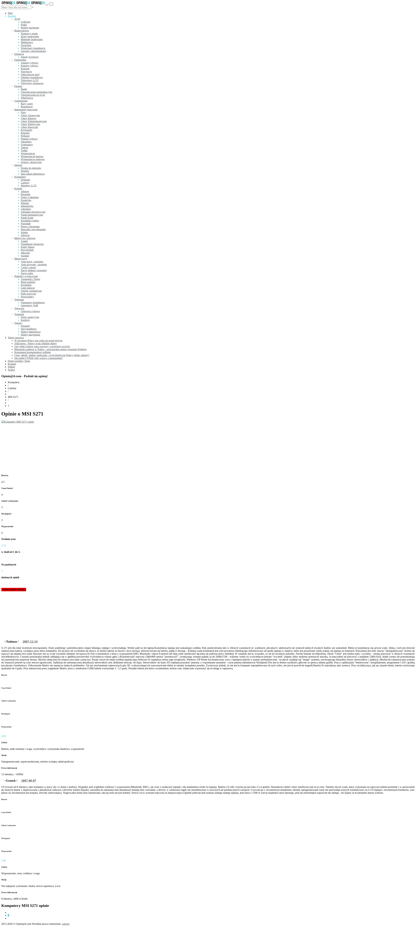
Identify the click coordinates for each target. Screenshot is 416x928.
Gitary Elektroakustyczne (34, 121)
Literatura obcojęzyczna (33, 212)
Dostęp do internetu (31, 168)
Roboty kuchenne (30, 27)
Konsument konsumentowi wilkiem (32, 352)
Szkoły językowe (30, 57)
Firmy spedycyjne (30, 317)
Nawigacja (26, 71)
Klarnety (25, 133)
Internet (18, 165)
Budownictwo (21, 30)
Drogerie (25, 326)
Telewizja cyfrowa (30, 311)
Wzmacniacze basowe (32, 156)
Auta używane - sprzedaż (34, 264)
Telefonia (19, 299)
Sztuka (24, 232)
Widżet (11, 366)
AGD (17, 19)
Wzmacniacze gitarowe (33, 159)
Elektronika (20, 59)
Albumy (25, 191)
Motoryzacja (20, 258)
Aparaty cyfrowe (29, 62)
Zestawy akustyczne (31, 162)
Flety (23, 112)
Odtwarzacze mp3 (30, 74)
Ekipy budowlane (30, 36)
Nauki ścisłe (27, 217)
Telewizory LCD (29, 80)
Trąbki (24, 150)
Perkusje (25, 135)
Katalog (12, 16)
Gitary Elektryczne (30, 124)
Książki (18, 188)
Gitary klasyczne (29, 127)
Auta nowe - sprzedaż (32, 261)
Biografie (25, 194)
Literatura (26, 209)
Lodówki (25, 21)
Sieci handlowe (29, 328)
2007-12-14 (30, 641)
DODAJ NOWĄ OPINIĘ (14, 589)
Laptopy (25, 182)
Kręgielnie (26, 285)
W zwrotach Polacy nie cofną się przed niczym (38, 340)
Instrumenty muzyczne (26, 109)
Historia (25, 203)
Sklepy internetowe (31, 331)
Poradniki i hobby (30, 220)
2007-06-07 (28, 780)
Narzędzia (26, 45)
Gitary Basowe (28, 118)
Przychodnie (27, 250)
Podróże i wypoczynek (26, 276)
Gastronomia (20, 100)
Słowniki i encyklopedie (33, 229)
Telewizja (19, 308)
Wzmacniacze (28, 153)
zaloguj (66, 923)
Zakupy (18, 323)
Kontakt (12, 364)
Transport (19, 314)
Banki (24, 89)
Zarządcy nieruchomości (33, 51)
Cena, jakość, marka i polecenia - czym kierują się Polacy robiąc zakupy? (51, 355)
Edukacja (19, 54)
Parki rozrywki (28, 293)
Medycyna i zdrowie (24, 238)
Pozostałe (26, 223)
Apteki (24, 241)
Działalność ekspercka (32, 244)
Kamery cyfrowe (29, 65)
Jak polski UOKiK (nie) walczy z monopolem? (38, 358)
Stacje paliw (27, 273)
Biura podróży (28, 282)
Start (10, 13)
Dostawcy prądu (29, 33)
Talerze (24, 147)
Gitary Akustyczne (30, 115)
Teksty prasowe (16, 337)
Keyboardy (26, 130)
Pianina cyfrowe (29, 138)
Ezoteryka (26, 200)
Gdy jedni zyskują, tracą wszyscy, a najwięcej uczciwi (42, 346)
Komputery (20, 176)
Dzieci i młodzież (30, 197)
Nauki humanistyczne (32, 214)
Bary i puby (27, 103)
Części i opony (28, 267)
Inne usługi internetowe (33, 174)
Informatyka (27, 206)
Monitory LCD (28, 185)
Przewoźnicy (27, 296)
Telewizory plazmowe (32, 83)
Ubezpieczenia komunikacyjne (36, 92)
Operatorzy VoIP (29, 305)
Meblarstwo (27, 42)
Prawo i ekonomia (30, 226)
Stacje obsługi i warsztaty (34, 270)
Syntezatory (27, 144)
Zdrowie (25, 235)
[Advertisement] (208, 448)
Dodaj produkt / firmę (19, 361)
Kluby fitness (27, 247)
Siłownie (25, 252)
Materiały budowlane (32, 39)
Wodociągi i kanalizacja (33, 48)
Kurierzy (25, 320)
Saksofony (26, 141)
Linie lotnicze (28, 288)
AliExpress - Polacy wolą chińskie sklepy (35, 343)
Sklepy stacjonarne (30, 334)
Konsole (25, 68)
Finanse (18, 86)
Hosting (25, 171)
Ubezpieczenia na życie (33, 95)
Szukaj (11, 369)
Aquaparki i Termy (30, 279)
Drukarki (25, 179)
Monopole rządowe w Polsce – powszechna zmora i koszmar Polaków (50, 349)
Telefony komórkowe (32, 77)
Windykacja (27, 97)
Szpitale (25, 255)
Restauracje (27, 106)
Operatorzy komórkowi (33, 302)
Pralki (24, 24)
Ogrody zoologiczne (31, 290)
